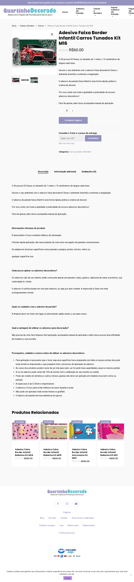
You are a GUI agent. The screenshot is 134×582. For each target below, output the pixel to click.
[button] (52, 34)
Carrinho (52, 518)
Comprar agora (73, 120)
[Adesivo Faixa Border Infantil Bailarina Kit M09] (53, 431)
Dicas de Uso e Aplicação (83, 518)
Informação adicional (65, 171)
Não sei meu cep (66, 143)
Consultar (93, 138)
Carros (41, 26)
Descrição (43, 171)
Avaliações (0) (89, 171)
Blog (42, 518)
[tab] (43, 171)
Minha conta (73, 525)
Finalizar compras (47, 525)
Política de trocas (67, 533)
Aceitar (68, 578)
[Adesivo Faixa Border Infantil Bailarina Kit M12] (110, 431)
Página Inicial (88, 525)
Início (14, 26)
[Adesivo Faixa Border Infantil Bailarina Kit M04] (25, 431)
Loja (61, 525)
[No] (130, 575)
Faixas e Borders (27, 26)
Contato (64, 518)
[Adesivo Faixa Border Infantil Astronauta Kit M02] (82, 431)
